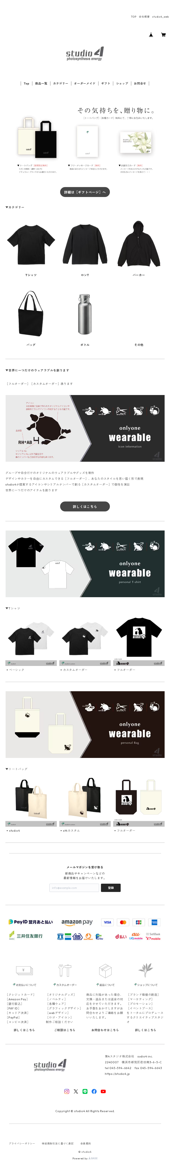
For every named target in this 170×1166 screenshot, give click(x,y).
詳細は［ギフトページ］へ (85, 192)
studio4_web (160, 16)
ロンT (85, 275)
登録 (111, 888)
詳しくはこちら (85, 507)
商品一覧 (41, 83)
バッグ (31, 345)
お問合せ (140, 83)
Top (26, 83)
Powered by (81, 1158)
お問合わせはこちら (105, 1030)
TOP (133, 16)
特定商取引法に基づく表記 (58, 1143)
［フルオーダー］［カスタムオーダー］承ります (39, 384)
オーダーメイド (85, 83)
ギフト (105, 83)
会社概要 (144, 16)
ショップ (122, 83)
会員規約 (85, 1143)
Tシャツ (31, 275)
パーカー (139, 275)
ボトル (85, 345)
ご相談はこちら (65, 1030)
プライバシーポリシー (22, 1143)
